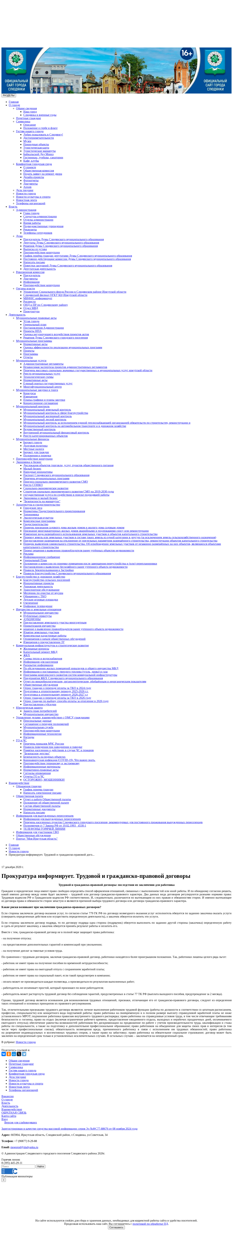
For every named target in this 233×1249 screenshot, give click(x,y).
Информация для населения (40, 661)
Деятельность (17, 314)
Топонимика (31, 514)
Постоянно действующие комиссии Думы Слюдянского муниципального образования (77, 259)
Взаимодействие (19, 783)
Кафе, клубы (31, 160)
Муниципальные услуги (31, 360)
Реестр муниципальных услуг (41, 373)
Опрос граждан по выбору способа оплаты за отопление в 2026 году (66, 701)
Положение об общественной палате (46, 802)
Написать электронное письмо (42, 792)
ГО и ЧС (21, 740)
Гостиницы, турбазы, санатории (43, 157)
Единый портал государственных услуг (48, 383)
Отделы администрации (38, 219)
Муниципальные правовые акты (36, 317)
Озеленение (30, 602)
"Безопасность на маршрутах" (41, 501)
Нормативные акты (35, 344)
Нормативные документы (39, 809)
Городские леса (32, 507)
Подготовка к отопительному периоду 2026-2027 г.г (55, 694)
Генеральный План (35, 560)
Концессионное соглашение (40, 403)
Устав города (31, 321)
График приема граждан (38, 789)
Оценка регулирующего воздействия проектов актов (56, 334)
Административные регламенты (43, 363)
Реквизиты (30, 229)
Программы (30, 354)
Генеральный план (34, 324)
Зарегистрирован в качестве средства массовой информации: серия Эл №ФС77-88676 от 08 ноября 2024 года (69, 1128)
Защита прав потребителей (40, 710)
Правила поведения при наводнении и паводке (52, 746)
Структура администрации (40, 216)
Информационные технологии (42, 733)
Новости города (26, 193)
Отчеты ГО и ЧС (33, 776)
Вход (4, 1119)
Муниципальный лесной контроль (44, 419)
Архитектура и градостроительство (38, 504)
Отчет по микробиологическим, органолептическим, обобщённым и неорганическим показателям (84, 681)
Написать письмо (34, 262)
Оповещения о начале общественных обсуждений (54, 638)
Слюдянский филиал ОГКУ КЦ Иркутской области (55, 295)
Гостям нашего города (30, 131)
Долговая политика (35, 445)
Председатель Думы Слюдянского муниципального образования (63, 239)
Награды (28, 737)
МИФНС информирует (37, 298)
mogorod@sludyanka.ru (24, 1147)
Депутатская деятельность (39, 268)
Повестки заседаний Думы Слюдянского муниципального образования (67, 265)
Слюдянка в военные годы (39, 114)
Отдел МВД (30, 308)
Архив (27, 186)
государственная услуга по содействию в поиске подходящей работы (66, 494)
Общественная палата (29, 796)
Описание (29, 124)
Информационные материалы (41, 766)
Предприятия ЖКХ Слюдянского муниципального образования (63, 678)
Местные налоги (33, 448)
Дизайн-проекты (33, 177)
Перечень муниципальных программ (46, 478)
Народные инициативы (38, 471)
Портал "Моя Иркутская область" (37, 838)
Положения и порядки (37, 455)
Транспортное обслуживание (41, 589)
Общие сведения (26, 108)
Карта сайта (8, 1115)
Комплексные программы (39, 521)
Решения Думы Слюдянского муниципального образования (60, 245)
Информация (31, 281)
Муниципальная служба (38, 727)
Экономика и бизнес (29, 462)
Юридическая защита (29, 707)
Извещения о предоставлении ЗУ (44, 642)
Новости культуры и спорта (33, 196)
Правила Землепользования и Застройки (48, 570)
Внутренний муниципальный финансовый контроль (56, 432)
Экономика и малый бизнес (40, 498)
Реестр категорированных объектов (45, 435)
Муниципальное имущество (40, 612)
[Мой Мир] (14, 1054)
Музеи (27, 141)
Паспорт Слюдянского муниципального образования (56, 475)
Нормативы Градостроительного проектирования (54, 511)
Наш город (30, 111)
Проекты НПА (32, 331)
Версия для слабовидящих (20, 1122)
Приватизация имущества (39, 625)
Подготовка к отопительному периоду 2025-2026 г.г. (55, 691)
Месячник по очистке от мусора (43, 593)
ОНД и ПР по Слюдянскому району (45, 304)
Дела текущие (24, 190)
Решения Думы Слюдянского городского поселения (55, 337)
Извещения (30, 396)
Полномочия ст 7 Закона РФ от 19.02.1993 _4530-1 (54, 825)
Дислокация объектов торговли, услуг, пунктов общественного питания (68, 465)
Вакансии (7, 1096)
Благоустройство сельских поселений (46, 579)
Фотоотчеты (31, 180)
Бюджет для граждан (36, 452)
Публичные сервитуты (37, 615)
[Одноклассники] (9, 1054)
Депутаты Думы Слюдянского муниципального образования (61, 242)
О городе (14, 105)
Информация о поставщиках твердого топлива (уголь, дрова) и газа (65, 671)
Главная (14, 101)
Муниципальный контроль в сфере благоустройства (55, 412)
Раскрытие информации (38, 665)
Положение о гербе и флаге (40, 128)
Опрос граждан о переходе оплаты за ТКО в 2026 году (57, 697)
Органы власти (25, 288)
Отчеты (28, 357)
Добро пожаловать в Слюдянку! (43, 134)
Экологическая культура (38, 517)
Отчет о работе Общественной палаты (47, 799)
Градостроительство (35, 524)
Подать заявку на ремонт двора (42, 173)
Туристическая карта (36, 147)
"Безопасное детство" (36, 753)
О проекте (29, 167)
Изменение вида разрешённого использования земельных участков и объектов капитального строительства (90, 534)
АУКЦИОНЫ (32, 619)
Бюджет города (32, 442)
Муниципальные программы (34, 340)
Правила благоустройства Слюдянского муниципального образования (67, 573)
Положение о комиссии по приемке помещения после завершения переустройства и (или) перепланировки (90, 563)
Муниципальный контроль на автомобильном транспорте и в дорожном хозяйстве (74, 426)
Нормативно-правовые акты (41, 769)
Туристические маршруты (39, 150)
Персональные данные (37, 720)
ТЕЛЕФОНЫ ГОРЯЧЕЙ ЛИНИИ (44, 828)
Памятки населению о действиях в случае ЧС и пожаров (58, 750)
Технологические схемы (38, 376)
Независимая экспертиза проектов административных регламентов (65, 367)
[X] (19, 1054)
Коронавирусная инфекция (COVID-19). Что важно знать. (59, 760)
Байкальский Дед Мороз (38, 154)
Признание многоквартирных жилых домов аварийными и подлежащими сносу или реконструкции (86, 530)
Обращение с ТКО (34, 596)
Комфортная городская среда (34, 164)
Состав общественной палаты (41, 805)
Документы (30, 183)
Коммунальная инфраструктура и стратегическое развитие (52, 645)
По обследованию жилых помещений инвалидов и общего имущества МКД (70, 668)
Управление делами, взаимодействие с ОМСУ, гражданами (53, 717)
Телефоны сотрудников (37, 232)
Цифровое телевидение (37, 606)
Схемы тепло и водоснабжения (42, 658)
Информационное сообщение (41, 557)
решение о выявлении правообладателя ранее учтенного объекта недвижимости (73, 629)
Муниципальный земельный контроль (47, 409)
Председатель (31, 275)
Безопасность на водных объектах (44, 756)
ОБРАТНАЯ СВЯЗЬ (13, 1112)
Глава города (31, 213)
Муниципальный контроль (33, 406)
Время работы (32, 223)
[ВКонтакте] (3, 1054)
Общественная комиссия (38, 170)
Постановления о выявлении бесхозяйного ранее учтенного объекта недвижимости (75, 566)
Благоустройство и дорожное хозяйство (40, 576)
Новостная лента (26, 200)
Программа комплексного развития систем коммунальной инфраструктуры (70, 674)
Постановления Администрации (43, 327)
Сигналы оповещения (37, 773)
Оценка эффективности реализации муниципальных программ (62, 347)
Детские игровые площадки (40, 599)
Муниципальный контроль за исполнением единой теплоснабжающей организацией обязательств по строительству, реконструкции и (106, 422)
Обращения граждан (29, 786)
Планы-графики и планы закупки (44, 399)
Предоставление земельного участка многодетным (54, 622)
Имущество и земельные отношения (38, 609)
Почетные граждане (28, 118)
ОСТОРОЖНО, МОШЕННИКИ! (44, 779)
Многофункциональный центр (42, 386)
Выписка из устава (35, 249)
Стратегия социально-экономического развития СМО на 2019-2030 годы (68, 491)
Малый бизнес (32, 468)
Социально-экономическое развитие (45, 488)
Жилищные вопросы (36, 648)
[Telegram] (24, 1054)
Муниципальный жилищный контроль (47, 416)
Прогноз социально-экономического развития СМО (55, 481)
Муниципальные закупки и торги (37, 390)
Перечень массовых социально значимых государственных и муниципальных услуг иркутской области (87, 370)
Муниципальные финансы (32, 439)
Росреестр (29, 301)
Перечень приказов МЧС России (43, 743)
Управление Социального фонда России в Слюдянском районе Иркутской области (74, 291)
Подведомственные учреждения (43, 226)
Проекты (28, 350)
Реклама (28, 553)
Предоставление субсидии (39, 704)
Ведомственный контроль (39, 429)
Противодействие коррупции (41, 252)
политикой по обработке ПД (150, 1223)
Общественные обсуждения (40, 684)
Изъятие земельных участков (41, 632)
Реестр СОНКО (33, 485)
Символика (23, 121)
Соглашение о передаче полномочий (46, 724)
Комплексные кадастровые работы (44, 635)
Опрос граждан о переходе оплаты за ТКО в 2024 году (57, 688)
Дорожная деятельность (38, 586)
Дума (19, 236)
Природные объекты (36, 144)
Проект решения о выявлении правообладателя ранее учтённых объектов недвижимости (78, 550)
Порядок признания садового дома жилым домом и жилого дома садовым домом (73, 527)
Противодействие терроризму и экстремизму (51, 763)
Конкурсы (29, 393)
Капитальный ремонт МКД (40, 652)
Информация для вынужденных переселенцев (45, 815)
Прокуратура (31, 311)
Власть (13, 206)
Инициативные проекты (38, 583)
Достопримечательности (38, 137)
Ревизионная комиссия (30, 272)
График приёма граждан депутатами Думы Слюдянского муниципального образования (77, 255)
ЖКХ (26, 655)
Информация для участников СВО (37, 832)
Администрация (26, 209)
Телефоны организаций (30, 203)
